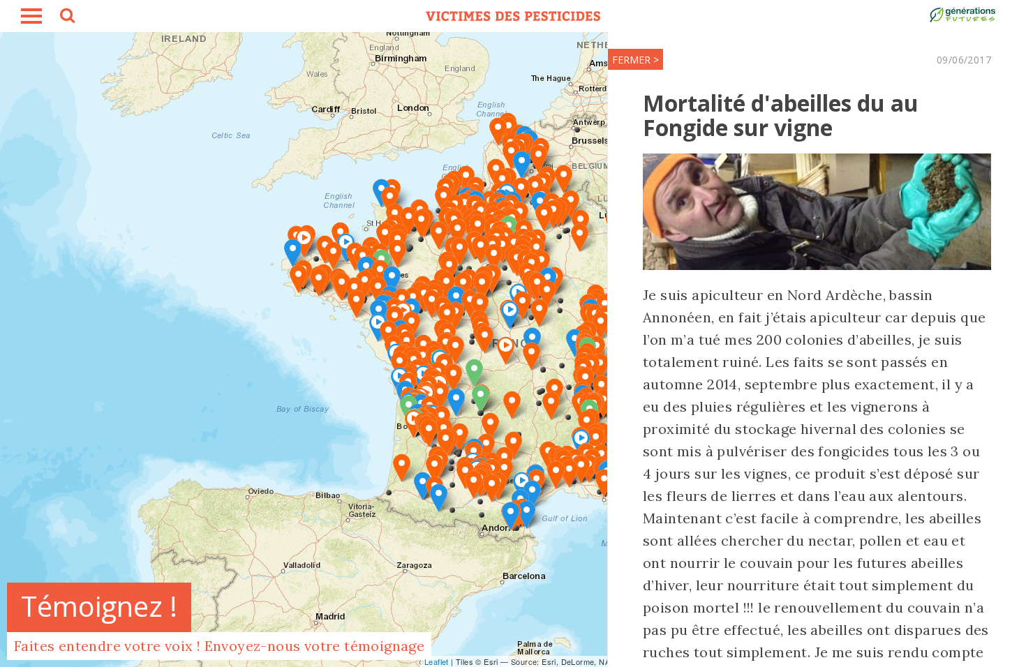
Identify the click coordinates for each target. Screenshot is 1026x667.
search (66, 17)
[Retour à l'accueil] (513, 16)
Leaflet (436, 661)
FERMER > (635, 59)
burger (31, 16)
